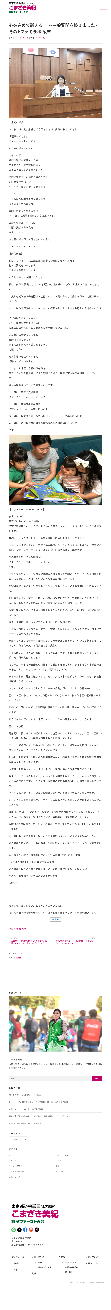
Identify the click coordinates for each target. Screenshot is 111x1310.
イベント (12, 1160)
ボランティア (70, 1262)
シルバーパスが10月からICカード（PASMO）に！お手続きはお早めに (38, 1102)
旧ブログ (59, 1171)
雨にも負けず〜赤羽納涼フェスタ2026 (25, 1094)
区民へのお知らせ (16, 1171)
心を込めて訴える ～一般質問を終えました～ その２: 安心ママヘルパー (75, 942)
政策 (40, 1262)
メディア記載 (91, 1257)
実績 (34, 1273)
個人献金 (69, 1272)
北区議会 (17, 957)
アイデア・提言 (62, 1155)
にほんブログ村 (17, 929)
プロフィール (17, 1257)
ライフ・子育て (15, 1166)
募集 (57, 1166)
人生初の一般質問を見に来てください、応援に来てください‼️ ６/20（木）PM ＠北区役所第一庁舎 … (29, 942)
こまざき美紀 (41, 38)
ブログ (58, 1160)
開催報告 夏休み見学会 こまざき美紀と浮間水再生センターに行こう (38, 1116)
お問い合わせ (91, 1263)
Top (21, 954)
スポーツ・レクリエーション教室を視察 (26, 1109)
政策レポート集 (44, 1267)
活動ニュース (14, 1177)
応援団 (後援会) (71, 1267)
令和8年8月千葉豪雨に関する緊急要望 (25, 1123)
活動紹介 (15, 1263)
